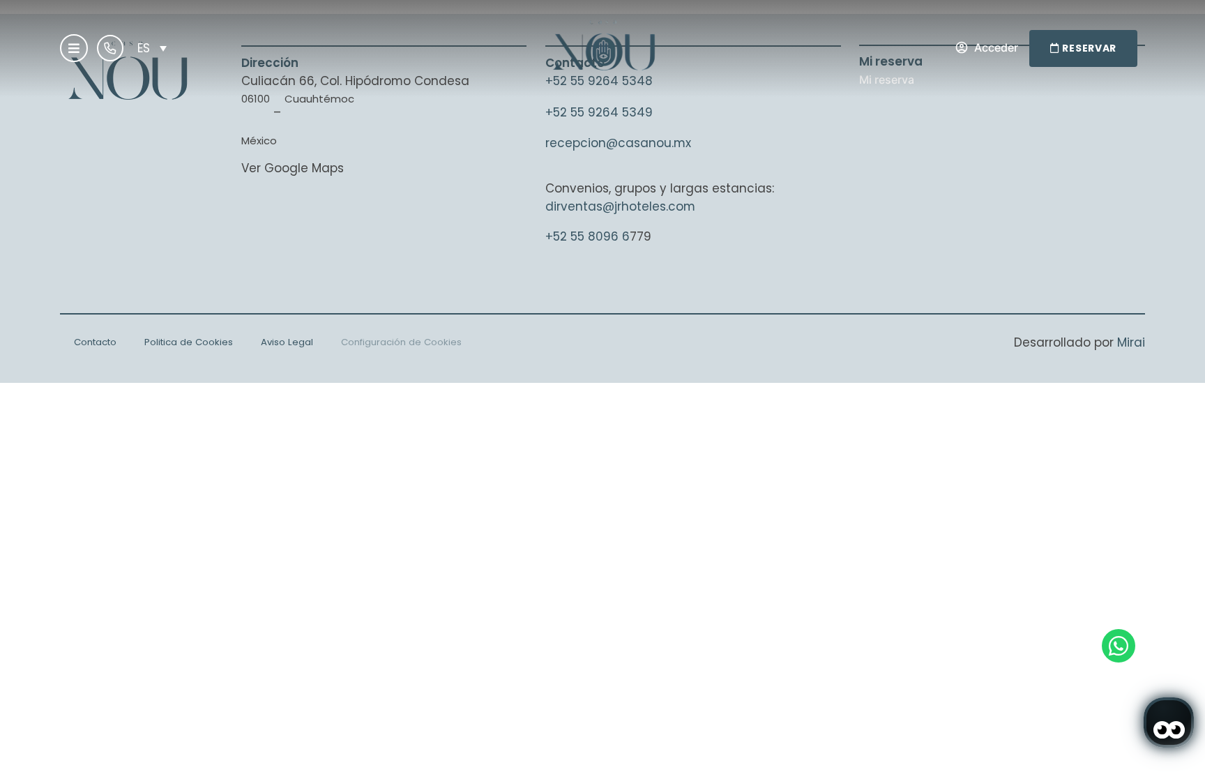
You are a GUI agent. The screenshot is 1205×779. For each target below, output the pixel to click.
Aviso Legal (287, 342)
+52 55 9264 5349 (599, 112)
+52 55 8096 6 (587, 236)
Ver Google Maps (292, 168)
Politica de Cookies (188, 342)
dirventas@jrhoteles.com (620, 206)
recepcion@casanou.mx (618, 143)
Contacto (95, 342)
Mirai (1131, 342)
